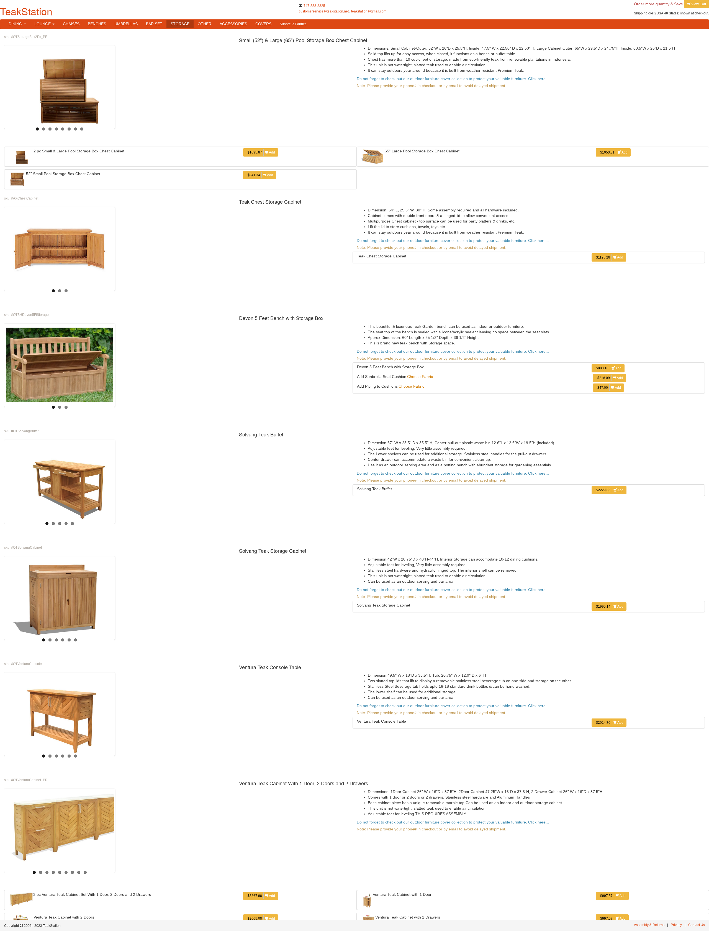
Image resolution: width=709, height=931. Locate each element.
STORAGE (180, 24)
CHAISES (71, 24)
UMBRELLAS (126, 24)
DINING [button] (16, 24)
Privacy (676, 925)
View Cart (698, 4)
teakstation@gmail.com (368, 11)
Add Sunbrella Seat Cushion (381, 376)
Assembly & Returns (649, 925)
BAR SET (154, 24)
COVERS (263, 24)
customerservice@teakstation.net (324, 11)
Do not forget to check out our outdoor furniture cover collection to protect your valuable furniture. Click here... (453, 78)
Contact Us (696, 925)
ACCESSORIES (233, 24)
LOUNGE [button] (43, 24)
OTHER (204, 24)
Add (261, 152)
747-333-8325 (314, 6)
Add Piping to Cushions (377, 386)
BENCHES (97, 24)
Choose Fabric (420, 376)
